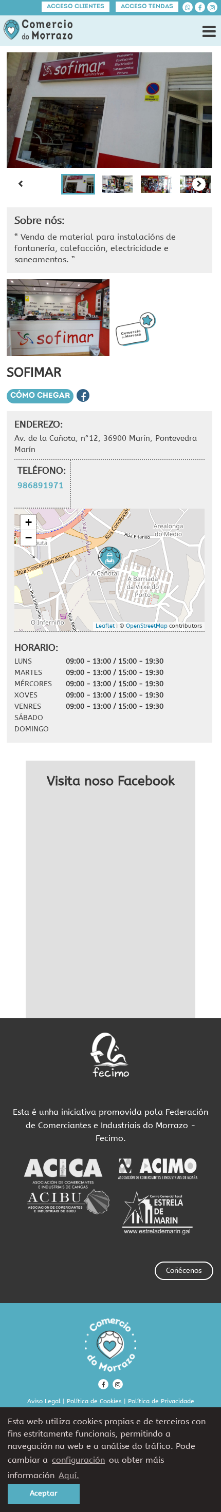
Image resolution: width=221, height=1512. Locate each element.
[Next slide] (199, 184)
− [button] (28, 537)
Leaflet (105, 626)
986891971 (40, 485)
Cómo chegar (40, 396)
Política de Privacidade (161, 1401)
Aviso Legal (44, 1401)
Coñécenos (184, 1270)
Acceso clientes (75, 7)
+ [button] (28, 522)
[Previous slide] (20, 184)
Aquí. (69, 1475)
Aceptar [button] (44, 1493)
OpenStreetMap (147, 626)
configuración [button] (78, 1460)
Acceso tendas (147, 7)
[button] (78, 184)
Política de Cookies (94, 1401)
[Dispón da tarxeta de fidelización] (136, 329)
